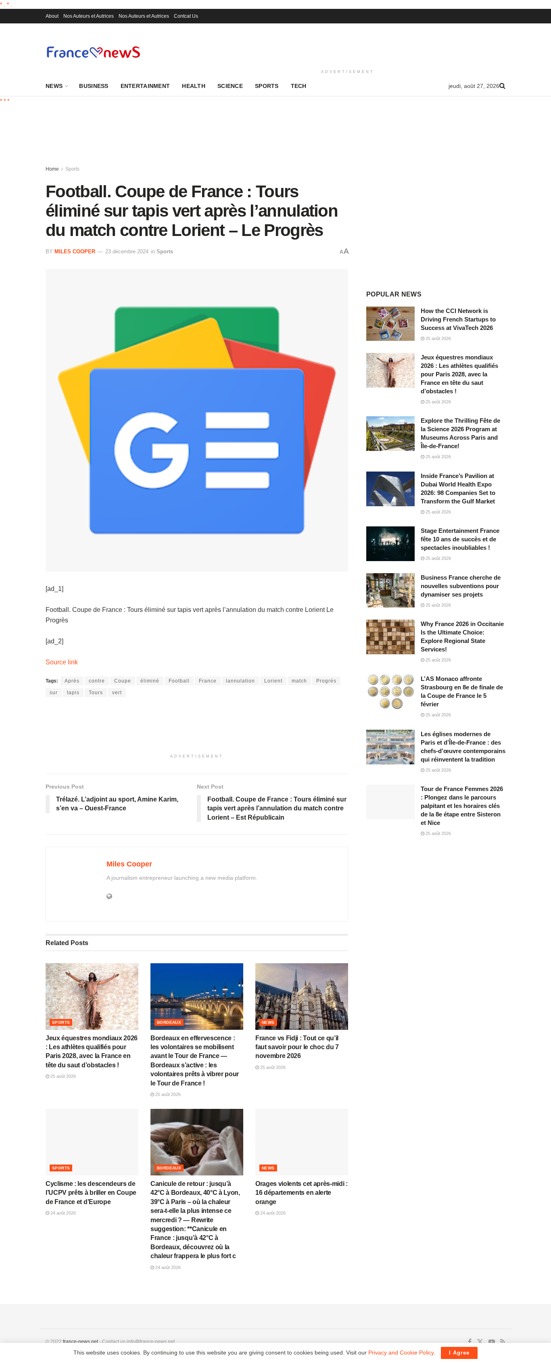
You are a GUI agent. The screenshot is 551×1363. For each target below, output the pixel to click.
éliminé (149, 681)
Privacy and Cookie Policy (401, 1352)
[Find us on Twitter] (480, 1342)
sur (54, 692)
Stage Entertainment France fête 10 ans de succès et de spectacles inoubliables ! (460, 539)
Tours (96, 692)
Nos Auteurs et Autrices (88, 16)
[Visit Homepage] (93, 52)
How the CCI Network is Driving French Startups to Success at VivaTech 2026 (458, 319)
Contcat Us (186, 16)
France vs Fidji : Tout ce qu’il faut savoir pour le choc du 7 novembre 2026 (297, 1047)
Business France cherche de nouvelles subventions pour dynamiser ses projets (461, 586)
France (208, 681)
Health (193, 86)
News (54, 86)
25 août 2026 (62, 1076)
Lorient (273, 681)
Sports (267, 86)
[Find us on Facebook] (470, 1342)
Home (52, 169)
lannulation (240, 681)
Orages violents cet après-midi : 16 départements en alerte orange (301, 1192)
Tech (299, 86)
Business (93, 86)
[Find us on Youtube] (491, 1342)
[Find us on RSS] (502, 1342)
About (52, 16)
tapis (73, 692)
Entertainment (145, 86)
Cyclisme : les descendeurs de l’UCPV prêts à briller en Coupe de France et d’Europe (91, 1192)
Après (72, 681)
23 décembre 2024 (126, 251)
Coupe (122, 681)
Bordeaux (169, 1022)
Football (179, 681)
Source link (62, 662)
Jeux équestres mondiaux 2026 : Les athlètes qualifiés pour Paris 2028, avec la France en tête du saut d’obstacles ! (459, 374)
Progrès (326, 681)
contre (97, 681)
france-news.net (80, 1341)
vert (117, 692)
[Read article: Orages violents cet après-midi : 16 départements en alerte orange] (301, 1142)
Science (230, 86)
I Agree (459, 1353)
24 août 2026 (62, 1213)
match (299, 681)
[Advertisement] (347, 45)
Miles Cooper (74, 251)
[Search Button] (502, 86)
